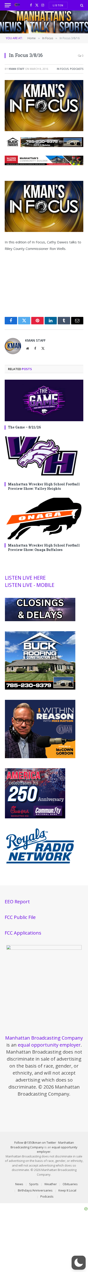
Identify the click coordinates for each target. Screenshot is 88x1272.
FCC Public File (20, 917)
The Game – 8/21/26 (24, 427)
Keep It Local (67, 1190)
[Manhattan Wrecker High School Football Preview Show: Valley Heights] (44, 457)
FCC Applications (23, 933)
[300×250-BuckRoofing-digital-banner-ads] (40, 688)
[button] (79, 1263)
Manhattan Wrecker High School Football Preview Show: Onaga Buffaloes (44, 547)
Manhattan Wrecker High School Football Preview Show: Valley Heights (44, 486)
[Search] (81, 5)
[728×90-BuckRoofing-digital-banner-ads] (44, 145)
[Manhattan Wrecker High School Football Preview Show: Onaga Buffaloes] (44, 518)
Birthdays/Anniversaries (35, 1190)
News (19, 1184)
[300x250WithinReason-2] (40, 757)
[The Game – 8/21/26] (44, 400)
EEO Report (17, 901)
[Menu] (8, 5)
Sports (33, 1184)
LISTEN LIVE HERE (25, 578)
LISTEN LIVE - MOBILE (29, 585)
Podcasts (76, 68)
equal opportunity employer (49, 1045)
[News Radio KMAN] (17, 5)
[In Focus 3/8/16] (44, 130)
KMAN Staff (16, 68)
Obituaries (70, 1184)
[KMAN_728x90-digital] (44, 163)
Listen (58, 5)
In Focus (63, 68)
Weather (50, 1184)
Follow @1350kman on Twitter (35, 1142)
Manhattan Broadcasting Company (44, 1038)
